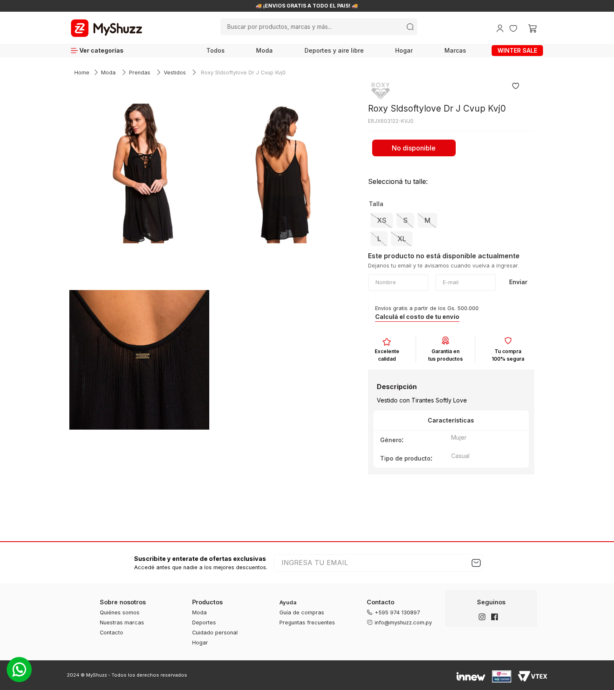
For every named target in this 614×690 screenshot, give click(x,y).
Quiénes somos (120, 612)
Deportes (204, 622)
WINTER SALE (517, 50)
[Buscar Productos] (410, 27)
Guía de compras (301, 612)
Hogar (404, 50)
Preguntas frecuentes (307, 622)
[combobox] (319, 26)
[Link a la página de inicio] (82, 73)
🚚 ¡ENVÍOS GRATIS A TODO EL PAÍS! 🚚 (307, 5)
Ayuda (288, 602)
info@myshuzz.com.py (403, 622)
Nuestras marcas (122, 622)
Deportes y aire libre (334, 50)
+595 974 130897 (397, 612)
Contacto (111, 632)
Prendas (139, 72)
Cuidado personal (215, 632)
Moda (264, 50)
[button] (381, 220)
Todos (215, 50)
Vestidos (175, 72)
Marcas (455, 50)
